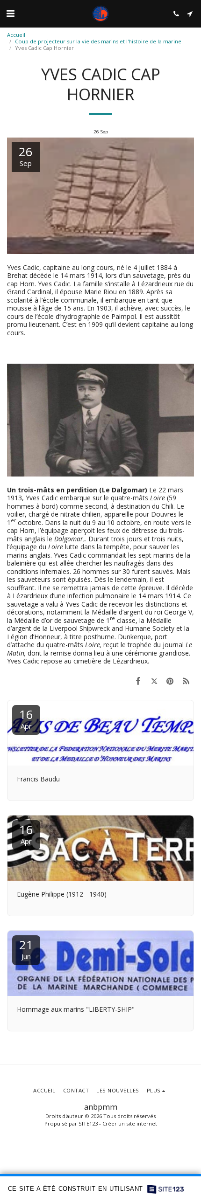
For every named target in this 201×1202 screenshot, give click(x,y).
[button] (10, 13)
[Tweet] (154, 680)
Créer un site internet (129, 1123)
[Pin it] (170, 680)
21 (26, 948)
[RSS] (186, 680)
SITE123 (88, 1123)
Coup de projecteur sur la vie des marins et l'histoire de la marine (98, 41)
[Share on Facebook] (138, 680)
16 (26, 718)
